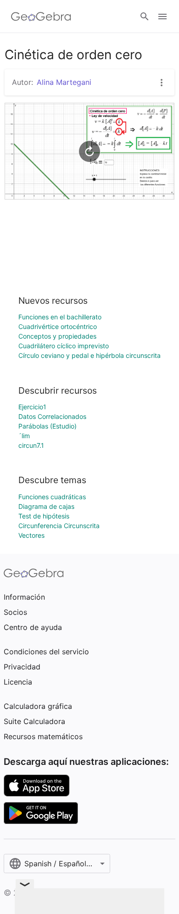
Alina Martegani (64, 82)
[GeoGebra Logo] (41, 16)
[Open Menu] (162, 16)
